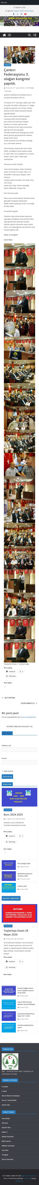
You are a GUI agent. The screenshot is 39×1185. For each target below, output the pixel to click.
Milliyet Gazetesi (8, 1146)
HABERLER (7, 65)
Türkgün (5, 1155)
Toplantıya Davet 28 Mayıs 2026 (16, 932)
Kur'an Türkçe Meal (9, 1100)
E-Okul (4, 1091)
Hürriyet (5, 1123)
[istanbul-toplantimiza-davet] (9, 1028)
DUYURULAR (8, 810)
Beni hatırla (8, 771)
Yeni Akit (5, 1150)
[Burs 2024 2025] (19, 797)
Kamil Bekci (21, 88)
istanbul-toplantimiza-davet (26, 1026)
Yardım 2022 (22, 886)
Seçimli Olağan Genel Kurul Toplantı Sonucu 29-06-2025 (26, 990)
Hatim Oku (6, 1105)
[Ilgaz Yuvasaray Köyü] (19, 18)
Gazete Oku (6, 1127)
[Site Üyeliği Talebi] (9, 865)
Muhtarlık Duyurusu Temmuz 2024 (25, 875)
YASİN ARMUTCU (28, 703)
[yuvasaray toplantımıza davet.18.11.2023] (9, 1016)
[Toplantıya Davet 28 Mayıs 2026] (19, 913)
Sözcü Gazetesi (7, 1159)
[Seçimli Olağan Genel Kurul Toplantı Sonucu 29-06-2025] (9, 992)
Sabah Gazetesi (8, 1137)
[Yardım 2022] (9, 888)
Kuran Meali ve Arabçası (11, 1096)
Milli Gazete (6, 1141)
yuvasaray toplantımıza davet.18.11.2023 (26, 1015)
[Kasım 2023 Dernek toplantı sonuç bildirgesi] (9, 1005)
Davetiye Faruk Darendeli (22, 11)
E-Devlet (5, 1087)
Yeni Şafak (6, 1118)
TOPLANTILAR (8, 926)
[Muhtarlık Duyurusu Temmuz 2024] (9, 876)
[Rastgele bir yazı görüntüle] (34, 35)
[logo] (10, 1055)
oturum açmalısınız (28, 717)
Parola (4, 758)
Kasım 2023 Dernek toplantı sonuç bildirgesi (26, 1003)
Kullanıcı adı (6, 745)
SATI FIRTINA (9, 698)
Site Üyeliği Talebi (24, 863)
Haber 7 (5, 1132)
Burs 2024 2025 (13, 814)
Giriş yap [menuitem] (4, 2)
